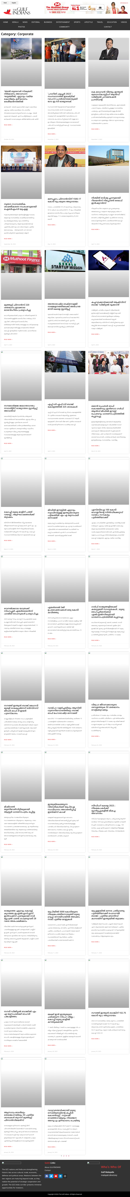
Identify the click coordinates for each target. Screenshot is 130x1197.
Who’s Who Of (111, 1167)
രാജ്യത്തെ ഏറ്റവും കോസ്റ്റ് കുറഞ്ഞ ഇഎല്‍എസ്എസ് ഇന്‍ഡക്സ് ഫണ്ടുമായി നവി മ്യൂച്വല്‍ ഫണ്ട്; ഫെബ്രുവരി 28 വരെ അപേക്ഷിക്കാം (20, 916)
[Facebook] (47, 1176)
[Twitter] (51, 1176)
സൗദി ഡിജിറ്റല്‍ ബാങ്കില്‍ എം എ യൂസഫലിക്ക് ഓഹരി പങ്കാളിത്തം (20, 1014)
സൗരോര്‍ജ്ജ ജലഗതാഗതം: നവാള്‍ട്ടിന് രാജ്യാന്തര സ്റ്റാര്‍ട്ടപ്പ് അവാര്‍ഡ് (20, 408)
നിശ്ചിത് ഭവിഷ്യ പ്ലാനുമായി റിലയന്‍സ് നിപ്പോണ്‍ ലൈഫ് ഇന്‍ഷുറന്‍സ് (106, 200)
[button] (46, 8)
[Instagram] (65, 1176)
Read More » (8, 125)
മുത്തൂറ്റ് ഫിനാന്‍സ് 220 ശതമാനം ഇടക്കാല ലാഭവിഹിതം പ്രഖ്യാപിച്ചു (17, 307)
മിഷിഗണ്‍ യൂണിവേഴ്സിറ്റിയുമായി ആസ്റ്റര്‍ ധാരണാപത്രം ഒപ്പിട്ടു (19, 809)
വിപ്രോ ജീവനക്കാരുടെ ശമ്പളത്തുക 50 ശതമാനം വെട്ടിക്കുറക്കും (105, 707)
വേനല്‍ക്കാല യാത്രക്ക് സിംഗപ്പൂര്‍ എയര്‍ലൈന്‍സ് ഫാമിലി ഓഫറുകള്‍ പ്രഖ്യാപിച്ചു (21, 611)
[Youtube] (56, 1176)
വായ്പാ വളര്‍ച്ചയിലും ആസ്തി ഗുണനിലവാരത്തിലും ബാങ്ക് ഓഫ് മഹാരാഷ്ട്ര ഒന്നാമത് (64, 711)
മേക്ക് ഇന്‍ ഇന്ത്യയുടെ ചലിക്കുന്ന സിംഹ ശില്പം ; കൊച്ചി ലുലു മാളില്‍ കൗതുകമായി (61, 1018)
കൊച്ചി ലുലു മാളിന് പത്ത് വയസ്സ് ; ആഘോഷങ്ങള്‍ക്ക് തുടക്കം (19, 515)
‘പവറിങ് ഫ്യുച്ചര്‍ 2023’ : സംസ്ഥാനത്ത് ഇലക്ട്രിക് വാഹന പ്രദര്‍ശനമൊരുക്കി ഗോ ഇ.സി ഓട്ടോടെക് (63, 98)
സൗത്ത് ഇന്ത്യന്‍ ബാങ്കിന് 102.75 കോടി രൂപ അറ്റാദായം (108, 1014)
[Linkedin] (60, 1176)
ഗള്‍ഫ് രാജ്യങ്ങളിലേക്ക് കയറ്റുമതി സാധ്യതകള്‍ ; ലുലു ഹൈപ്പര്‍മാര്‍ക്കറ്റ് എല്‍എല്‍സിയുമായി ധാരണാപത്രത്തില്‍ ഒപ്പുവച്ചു (107, 612)
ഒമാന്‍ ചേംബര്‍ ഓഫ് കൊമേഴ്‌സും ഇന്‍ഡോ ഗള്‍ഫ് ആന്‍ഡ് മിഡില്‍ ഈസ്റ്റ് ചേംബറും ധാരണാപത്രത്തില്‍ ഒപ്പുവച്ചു (107, 411)
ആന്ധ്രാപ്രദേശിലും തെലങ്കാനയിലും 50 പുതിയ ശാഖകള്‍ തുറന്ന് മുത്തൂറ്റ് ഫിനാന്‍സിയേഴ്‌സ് (19, 1116)
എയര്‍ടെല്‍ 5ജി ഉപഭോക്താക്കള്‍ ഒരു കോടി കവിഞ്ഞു (63, 610)
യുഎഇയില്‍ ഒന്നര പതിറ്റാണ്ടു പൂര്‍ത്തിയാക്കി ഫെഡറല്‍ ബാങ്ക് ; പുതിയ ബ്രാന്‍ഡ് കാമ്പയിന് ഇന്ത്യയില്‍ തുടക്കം (108, 915)
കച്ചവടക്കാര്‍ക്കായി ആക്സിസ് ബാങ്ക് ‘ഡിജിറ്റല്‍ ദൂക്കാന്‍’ (108, 303)
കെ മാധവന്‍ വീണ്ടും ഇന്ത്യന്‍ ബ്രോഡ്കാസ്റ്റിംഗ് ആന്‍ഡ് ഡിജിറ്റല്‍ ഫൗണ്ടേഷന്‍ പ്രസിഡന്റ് (107, 96)
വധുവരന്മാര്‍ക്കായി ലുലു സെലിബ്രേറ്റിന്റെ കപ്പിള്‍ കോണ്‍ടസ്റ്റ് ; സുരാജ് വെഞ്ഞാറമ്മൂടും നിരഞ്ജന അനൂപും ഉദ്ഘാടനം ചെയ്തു (64, 1115)
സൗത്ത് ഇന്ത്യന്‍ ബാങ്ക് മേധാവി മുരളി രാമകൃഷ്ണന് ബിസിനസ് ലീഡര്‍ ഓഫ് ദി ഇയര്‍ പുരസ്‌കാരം (21, 709)
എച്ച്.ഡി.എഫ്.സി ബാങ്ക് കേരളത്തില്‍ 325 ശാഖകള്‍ (62, 405)
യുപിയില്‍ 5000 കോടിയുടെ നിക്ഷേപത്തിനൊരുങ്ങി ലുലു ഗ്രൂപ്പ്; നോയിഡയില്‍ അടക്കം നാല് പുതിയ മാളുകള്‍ (64, 916)
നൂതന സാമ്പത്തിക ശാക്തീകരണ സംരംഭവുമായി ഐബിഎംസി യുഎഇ (20, 207)
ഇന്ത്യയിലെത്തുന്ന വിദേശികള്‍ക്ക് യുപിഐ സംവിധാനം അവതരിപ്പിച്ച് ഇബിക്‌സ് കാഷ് (62, 808)
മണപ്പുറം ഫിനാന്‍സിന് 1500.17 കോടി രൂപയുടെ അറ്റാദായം (64, 200)
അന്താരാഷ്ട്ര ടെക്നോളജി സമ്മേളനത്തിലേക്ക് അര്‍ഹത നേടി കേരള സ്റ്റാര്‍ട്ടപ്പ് (64, 307)
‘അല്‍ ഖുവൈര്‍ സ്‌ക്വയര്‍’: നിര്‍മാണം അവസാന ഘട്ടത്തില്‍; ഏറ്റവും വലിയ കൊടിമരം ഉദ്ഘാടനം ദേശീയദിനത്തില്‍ (18, 96)
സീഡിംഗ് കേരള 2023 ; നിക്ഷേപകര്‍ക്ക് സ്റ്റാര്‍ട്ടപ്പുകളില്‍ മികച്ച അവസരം (103, 810)
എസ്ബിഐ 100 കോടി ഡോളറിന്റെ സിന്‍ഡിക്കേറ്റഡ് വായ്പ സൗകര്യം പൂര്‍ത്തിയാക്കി (107, 514)
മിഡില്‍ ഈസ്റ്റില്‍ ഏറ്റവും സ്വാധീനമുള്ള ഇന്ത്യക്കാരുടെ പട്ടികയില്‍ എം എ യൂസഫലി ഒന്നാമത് (63, 514)
